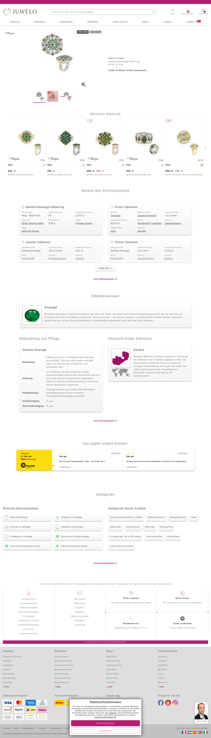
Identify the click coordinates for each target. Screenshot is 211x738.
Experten (80, 607)
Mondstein (163, 682)
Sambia (142, 231)
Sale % (145, 22)
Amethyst (162, 661)
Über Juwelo (80, 599)
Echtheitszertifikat (28, 603)
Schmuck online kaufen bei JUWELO (126, 517)
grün (113, 231)
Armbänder (8, 665)
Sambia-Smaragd (147, 215)
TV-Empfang (28, 616)
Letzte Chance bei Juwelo (121, 546)
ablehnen (113, 713)
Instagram (175, 703)
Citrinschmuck (61, 674)
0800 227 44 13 (140, 628)
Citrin (160, 674)
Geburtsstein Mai (154, 536)
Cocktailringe (173, 536)
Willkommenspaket (28, 607)
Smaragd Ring (166, 527)
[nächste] (205, 148)
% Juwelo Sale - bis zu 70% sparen (125, 536)
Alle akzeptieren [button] (105, 723)
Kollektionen (66, 22)
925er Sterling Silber (33, 223)
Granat (161, 678)
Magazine (79, 612)
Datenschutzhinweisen (104, 717)
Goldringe (7, 682)
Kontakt (68, 728)
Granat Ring (111, 678)
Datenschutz (28, 728)
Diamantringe (9, 678)
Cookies (42, 728)
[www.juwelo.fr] (184, 732)
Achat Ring (111, 656)
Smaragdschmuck (178, 517)
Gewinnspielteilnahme (28, 612)
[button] (172, 12)
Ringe (193, 517)
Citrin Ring (111, 669)
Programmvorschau (80, 616)
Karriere (6, 728)
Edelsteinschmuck (156, 517)
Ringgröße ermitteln (28, 633)
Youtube (168, 703)
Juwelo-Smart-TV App (28, 620)
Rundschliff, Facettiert (150, 223)
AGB (16, 728)
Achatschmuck (61, 656)
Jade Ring (111, 682)
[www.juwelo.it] (206, 732)
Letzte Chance (120, 22)
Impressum (56, 728)
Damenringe (115, 527)
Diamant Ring (112, 674)
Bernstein (162, 669)
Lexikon (168, 22)
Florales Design (84, 223)
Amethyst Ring (113, 661)
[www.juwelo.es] (195, 732)
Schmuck (15, 22)
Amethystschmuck (63, 661)
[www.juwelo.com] (200, 732)
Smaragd (115, 215)
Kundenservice (28, 599)
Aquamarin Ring (113, 665)
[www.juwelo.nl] (189, 732)
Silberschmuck (133, 527)
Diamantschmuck (63, 678)
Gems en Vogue (30, 231)
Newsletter (80, 620)
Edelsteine (39, 22)
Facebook (161, 703)
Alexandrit (162, 656)
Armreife (7, 669)
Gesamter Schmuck (12, 656)
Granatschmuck (62, 682)
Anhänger (7, 661)
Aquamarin (163, 665)
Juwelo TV (193, 22)
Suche (154, 12)
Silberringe (150, 527)
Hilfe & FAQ (28, 629)
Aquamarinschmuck (64, 665)
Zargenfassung (172, 223)
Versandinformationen (28, 625)
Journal (78, 625)
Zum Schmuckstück (104, 279)
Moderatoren (80, 603)
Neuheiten (92, 22)
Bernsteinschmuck (63, 669)
